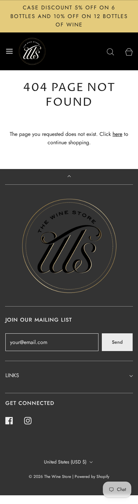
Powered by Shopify (92, 477)
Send (117, 342)
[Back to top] (69, 177)
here (117, 134)
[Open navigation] (9, 51)
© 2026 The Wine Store (50, 477)
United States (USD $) (66, 461)
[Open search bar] (110, 51)
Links (12, 375)
